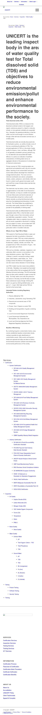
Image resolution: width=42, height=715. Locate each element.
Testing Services (8, 646)
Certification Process (10, 664)
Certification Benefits (9, 674)
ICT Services (7, 651)
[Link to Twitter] (28, 709)
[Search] (32, 10)
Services (16, 1)
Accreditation (7, 690)
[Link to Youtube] (37, 709)
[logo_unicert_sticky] (17, 10)
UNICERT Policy (8, 693)
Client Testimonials (9, 695)
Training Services (8, 648)
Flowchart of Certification (11, 666)
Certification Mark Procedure (12, 669)
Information (24, 1)
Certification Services (10, 640)
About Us (9, 1)
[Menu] (36, 10)
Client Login (32, 1)
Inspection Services (9, 643)
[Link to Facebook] (34, 709)
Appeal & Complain (9, 698)
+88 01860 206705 (18, 627)
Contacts (21, 4)
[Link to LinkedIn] (31, 709)
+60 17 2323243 (9, 627)
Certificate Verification (10, 672)
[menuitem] (9, 1)
